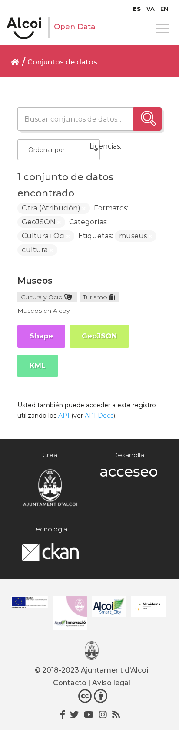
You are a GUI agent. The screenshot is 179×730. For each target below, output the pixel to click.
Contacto (69, 683)
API (64, 415)
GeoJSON (99, 336)
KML (38, 366)
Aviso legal (111, 683)
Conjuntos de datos (62, 62)
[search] (147, 119)
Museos (35, 280)
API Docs (99, 415)
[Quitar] (84, 209)
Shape (41, 336)
